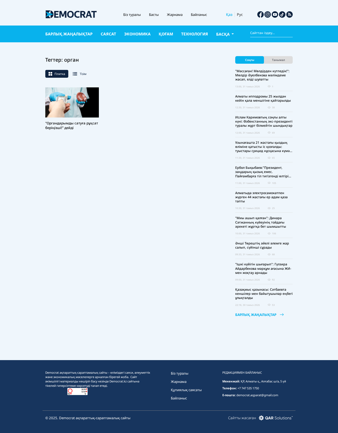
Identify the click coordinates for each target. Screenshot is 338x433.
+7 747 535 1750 (248, 388)
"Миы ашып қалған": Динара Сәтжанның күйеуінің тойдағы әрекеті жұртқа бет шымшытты (260, 222)
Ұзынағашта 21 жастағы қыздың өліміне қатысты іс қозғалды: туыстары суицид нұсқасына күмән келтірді (263, 147)
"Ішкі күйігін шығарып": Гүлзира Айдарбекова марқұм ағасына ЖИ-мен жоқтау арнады (263, 268)
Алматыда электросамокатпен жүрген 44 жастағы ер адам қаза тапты (261, 197)
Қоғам (166, 34)
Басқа (223, 34)
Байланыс (199, 14)
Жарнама (175, 14)
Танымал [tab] (278, 60)
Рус (240, 14)
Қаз (229, 14)
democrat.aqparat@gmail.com (257, 395)
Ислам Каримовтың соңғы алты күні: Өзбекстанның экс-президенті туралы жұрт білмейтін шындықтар (263, 121)
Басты (154, 14)
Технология (194, 34)
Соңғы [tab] (249, 60)
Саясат (108, 34)
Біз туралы (132, 14)
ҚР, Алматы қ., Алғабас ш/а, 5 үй (263, 381)
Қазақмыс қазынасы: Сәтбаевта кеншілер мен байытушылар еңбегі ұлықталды (264, 293)
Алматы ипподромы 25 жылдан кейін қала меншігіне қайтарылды (263, 98)
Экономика (137, 34)
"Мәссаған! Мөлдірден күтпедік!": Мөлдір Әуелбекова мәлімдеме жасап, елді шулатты (262, 75)
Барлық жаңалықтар (69, 34)
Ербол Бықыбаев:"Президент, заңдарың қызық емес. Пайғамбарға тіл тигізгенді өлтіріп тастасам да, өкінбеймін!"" (263, 172)
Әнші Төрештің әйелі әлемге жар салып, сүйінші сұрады (262, 245)
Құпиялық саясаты (186, 389)
